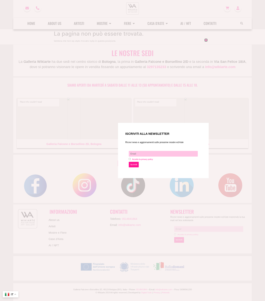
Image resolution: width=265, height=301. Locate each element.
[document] (132, 150)
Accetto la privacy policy (142, 159)
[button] (206, 40)
